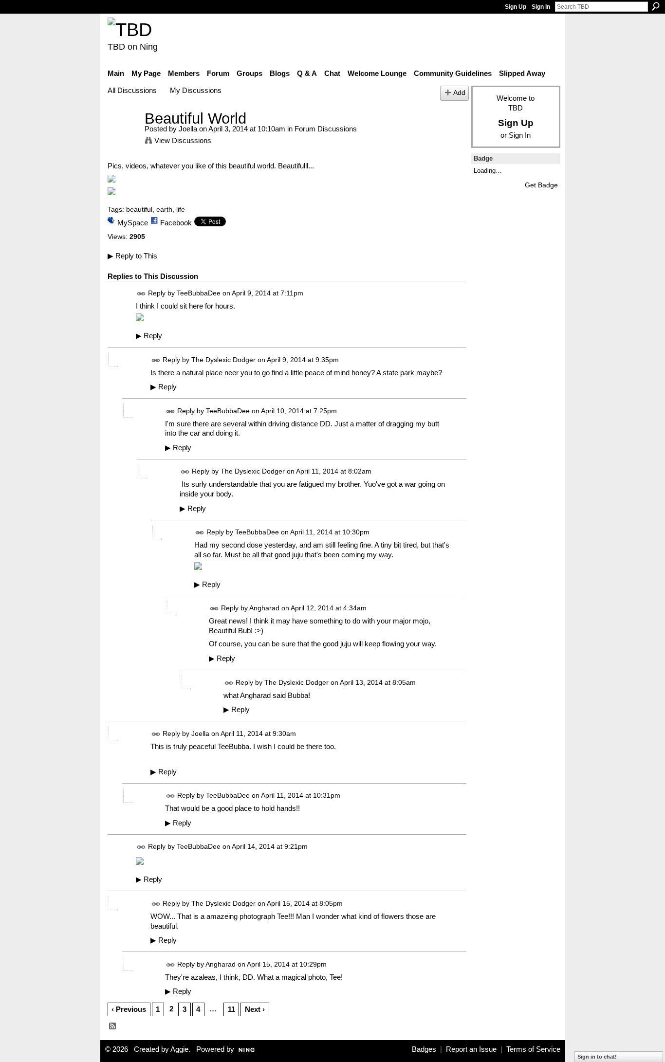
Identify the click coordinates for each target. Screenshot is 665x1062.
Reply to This (132, 256)
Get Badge (541, 185)
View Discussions (182, 140)
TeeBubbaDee (199, 293)
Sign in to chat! (597, 1057)
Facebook (176, 223)
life (180, 209)
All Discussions (132, 90)
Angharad (264, 608)
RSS (113, 1026)
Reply (149, 336)
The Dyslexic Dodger (223, 360)
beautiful (139, 209)
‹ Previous (128, 1009)
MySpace (132, 223)
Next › (255, 1009)
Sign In (541, 6)
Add (459, 92)
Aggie (179, 1049)
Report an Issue (471, 1049)
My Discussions (196, 90)
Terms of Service (533, 1049)
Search (656, 6)
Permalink (141, 293)
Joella (188, 129)
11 (231, 1009)
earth (164, 209)
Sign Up (515, 6)
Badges (424, 1049)
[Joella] (123, 136)
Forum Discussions (326, 129)
